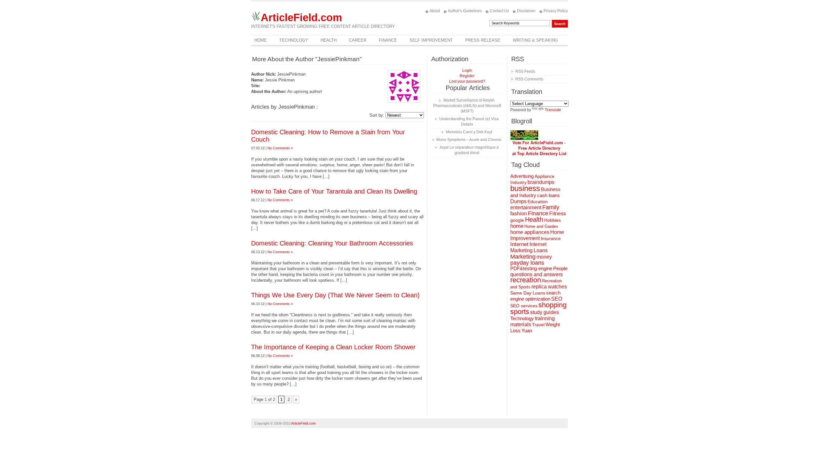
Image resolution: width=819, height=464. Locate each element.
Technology (293, 40)
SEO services (523, 305)
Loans (541, 250)
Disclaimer (526, 11)
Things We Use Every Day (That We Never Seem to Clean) (335, 295)
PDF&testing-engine (531, 268)
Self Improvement (431, 40)
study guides (544, 312)
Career (357, 40)
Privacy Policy (556, 11)
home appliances (529, 232)
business (525, 188)
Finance (388, 40)
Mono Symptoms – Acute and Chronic (469, 139)
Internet (519, 244)
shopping (552, 305)
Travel (538, 324)
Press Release (482, 40)
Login (467, 70)
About (435, 11)
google (517, 220)
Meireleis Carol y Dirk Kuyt (469, 132)
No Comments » (280, 148)
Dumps (518, 201)
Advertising (522, 176)
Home (260, 40)
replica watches (549, 286)
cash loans (548, 195)
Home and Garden (541, 226)
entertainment (525, 207)
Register (467, 76)
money (544, 257)
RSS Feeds (525, 71)
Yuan (526, 330)
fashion (518, 213)
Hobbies (552, 220)
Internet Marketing (528, 247)
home (516, 226)
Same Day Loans (527, 292)
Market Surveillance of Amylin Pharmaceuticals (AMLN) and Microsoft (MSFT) (467, 105)
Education (538, 201)
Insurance (551, 238)
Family (550, 207)
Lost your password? (467, 81)
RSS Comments (529, 79)
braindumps (541, 182)
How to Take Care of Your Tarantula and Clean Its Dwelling (334, 191)
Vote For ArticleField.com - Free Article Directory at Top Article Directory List (539, 148)
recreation (525, 280)
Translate (553, 110)
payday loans (527, 263)
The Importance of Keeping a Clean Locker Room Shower (333, 347)
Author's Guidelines (465, 11)
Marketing (523, 256)
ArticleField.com (301, 17)
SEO (556, 299)
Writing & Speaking (535, 40)
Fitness (557, 213)
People (560, 268)
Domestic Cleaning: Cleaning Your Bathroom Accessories (332, 243)
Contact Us (499, 11)
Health (329, 40)
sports (519, 312)
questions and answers (536, 274)
